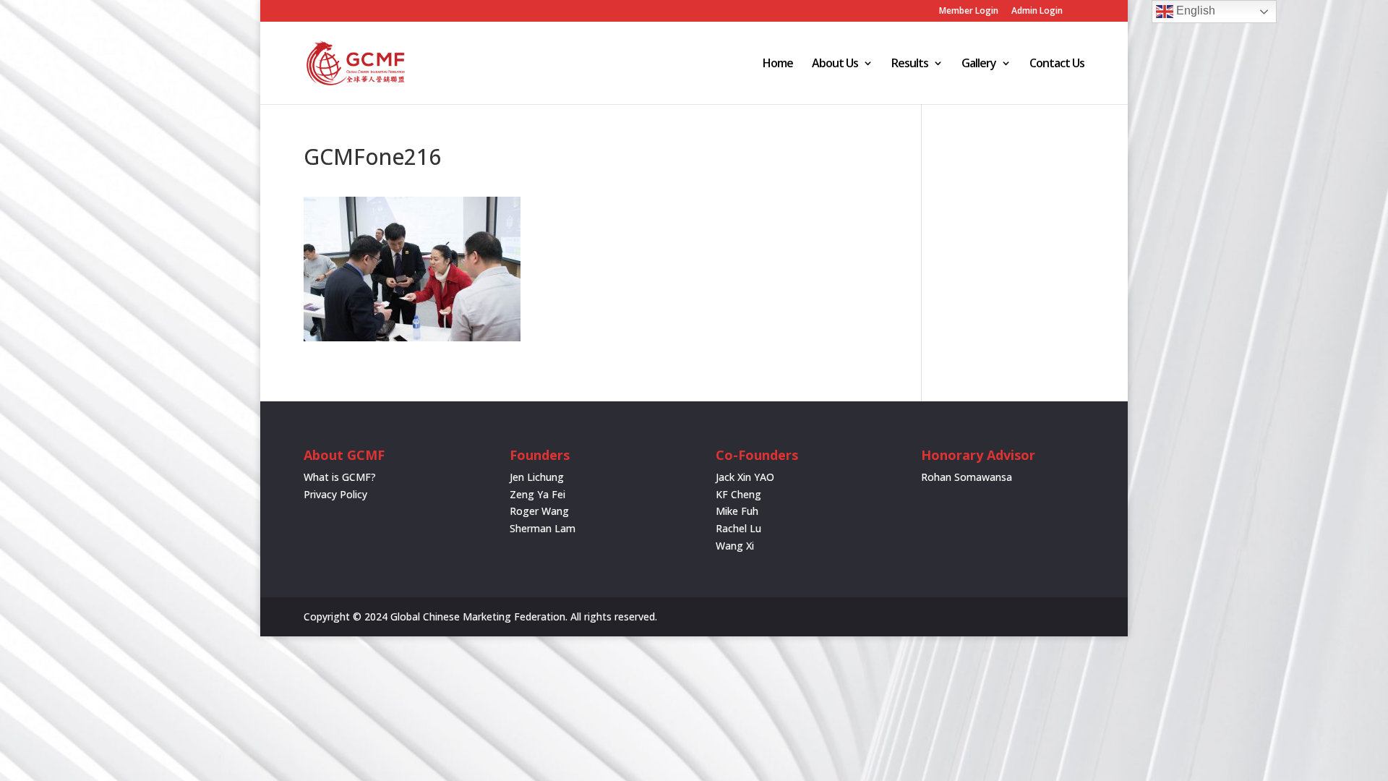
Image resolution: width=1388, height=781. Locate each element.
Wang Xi (735, 545)
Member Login (968, 12)
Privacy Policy (335, 494)
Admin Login (1037, 12)
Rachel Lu (738, 528)
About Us (835, 64)
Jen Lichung (537, 477)
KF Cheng (738, 494)
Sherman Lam (542, 528)
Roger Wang (539, 511)
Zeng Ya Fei (537, 494)
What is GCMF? (340, 477)
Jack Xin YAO (745, 477)
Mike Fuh (737, 511)
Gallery (978, 64)
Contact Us (1056, 64)
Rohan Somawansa (966, 477)
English (1194, 10)
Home (778, 64)
